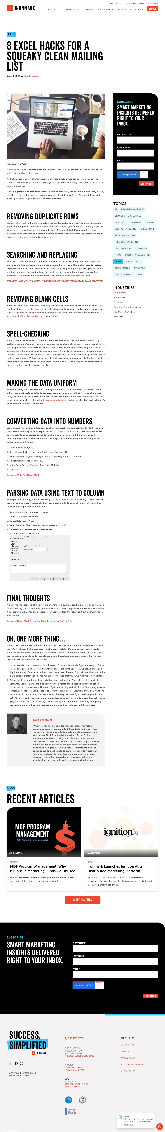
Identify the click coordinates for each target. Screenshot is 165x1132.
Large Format (123, 248)
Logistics (141, 248)
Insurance (118, 316)
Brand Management (132, 209)
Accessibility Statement (132, 1064)
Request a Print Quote (148, 3)
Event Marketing (125, 235)
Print (118, 261)
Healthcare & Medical (124, 312)
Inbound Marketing (127, 242)
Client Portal (131, 3)
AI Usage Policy (128, 1071)
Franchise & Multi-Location (127, 307)
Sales (129, 261)
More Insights (82, 900)
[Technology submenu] (79, 9)
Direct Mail (147, 229)
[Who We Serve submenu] (112, 9)
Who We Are (135, 9)
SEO (138, 261)
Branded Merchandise (128, 216)
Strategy (139, 268)
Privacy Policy (128, 1058)
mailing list (14, 169)
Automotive (119, 297)
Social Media (122, 268)
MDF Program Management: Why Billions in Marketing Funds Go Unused (42, 868)
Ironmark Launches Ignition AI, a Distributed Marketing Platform (114, 868)
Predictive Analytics (137, 255)
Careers (125, 1051)
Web (140, 274)
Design (150, 222)
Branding (120, 222)
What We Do (52, 9)
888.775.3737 (116, 3)
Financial (117, 302)
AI (116, 209)
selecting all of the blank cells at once (26, 316)
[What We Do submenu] (60, 9)
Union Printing (124, 274)
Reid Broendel (31, 76)
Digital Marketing (125, 229)
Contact (152, 8)
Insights (122, 9)
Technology (71, 9)
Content (136, 222)
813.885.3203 (70, 1082)
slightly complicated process (52, 400)
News (118, 255)
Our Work (88, 9)
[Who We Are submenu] (143, 9)
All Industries (119, 292)
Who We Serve (104, 9)
